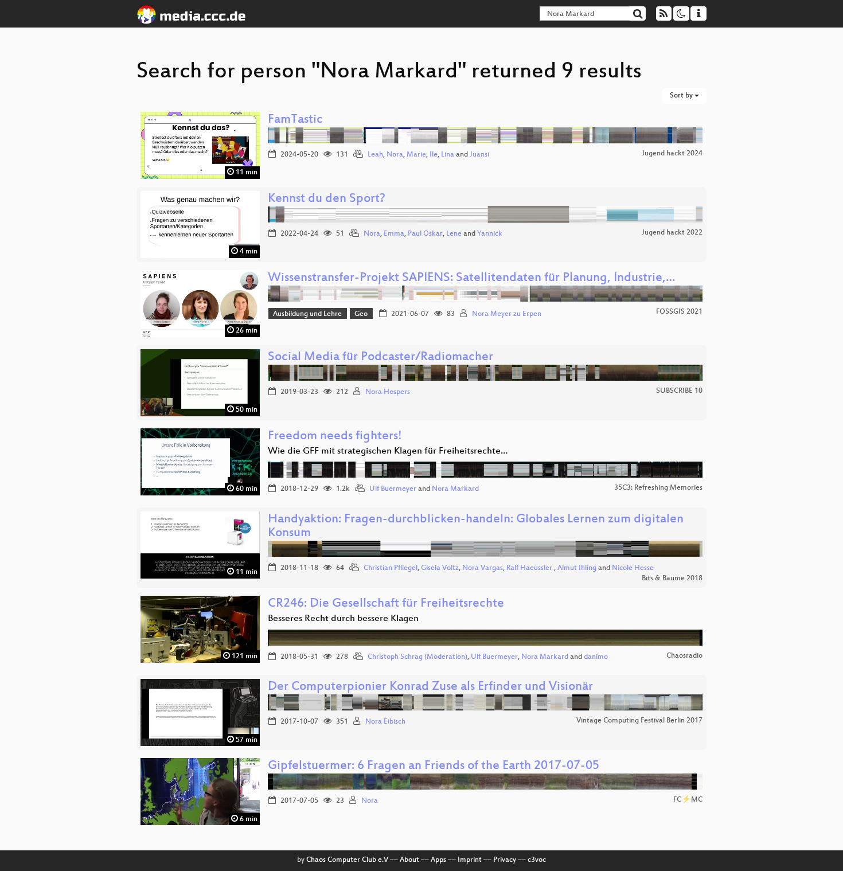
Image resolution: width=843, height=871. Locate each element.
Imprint (470, 860)
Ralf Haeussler (530, 568)
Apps (438, 860)
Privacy (504, 860)
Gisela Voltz (440, 568)
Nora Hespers (387, 392)
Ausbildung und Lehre (307, 314)
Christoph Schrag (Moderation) (417, 657)
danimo (596, 657)
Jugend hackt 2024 (672, 154)
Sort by (682, 96)
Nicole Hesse (633, 568)
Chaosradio (684, 656)
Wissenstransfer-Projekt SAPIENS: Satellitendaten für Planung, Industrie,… (471, 278)
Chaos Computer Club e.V (347, 860)
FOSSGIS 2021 (679, 312)
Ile (434, 155)
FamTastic (295, 120)
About (409, 860)
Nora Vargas (482, 568)
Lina (447, 155)
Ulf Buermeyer (392, 489)
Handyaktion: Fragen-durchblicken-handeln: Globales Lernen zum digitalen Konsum (476, 527)
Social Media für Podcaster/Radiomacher (380, 357)
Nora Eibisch (385, 722)
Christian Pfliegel (390, 568)
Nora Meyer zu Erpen (506, 314)
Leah (375, 155)
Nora (395, 155)
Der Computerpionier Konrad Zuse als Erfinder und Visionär (430, 687)
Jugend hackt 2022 (672, 233)
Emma (394, 234)
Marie (416, 155)
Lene (454, 234)
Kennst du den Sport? (326, 199)
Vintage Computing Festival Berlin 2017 (639, 721)
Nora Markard (455, 489)
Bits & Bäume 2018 (672, 579)
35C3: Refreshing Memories (658, 488)
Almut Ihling (576, 568)
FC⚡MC (687, 800)
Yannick (489, 234)
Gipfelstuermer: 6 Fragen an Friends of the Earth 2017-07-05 (433, 766)
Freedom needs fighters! (335, 436)
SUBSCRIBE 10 (679, 391)
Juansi (479, 155)
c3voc (537, 860)
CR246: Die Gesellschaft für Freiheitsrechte (386, 604)
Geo (361, 314)
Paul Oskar (425, 234)
